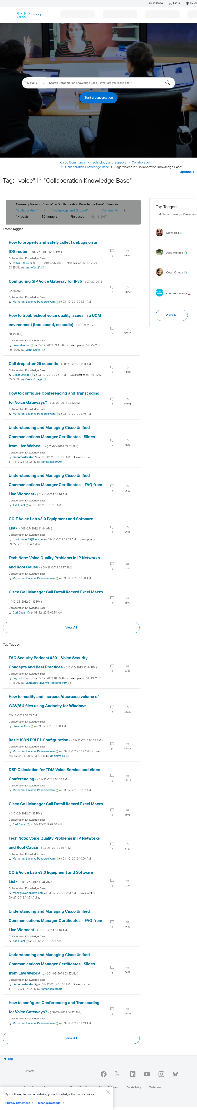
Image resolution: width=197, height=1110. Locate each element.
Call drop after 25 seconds (50, 364)
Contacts (28, 1071)
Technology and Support (108, 162)
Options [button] (186, 172)
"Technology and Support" (69, 210)
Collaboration (141, 162)
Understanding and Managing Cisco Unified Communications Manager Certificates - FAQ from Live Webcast (55, 485)
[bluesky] (175, 1073)
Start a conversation (98, 97)
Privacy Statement (17, 1102)
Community (110, 210)
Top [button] (10, 1059)
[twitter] (118, 1074)
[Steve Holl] (170, 237)
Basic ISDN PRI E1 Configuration (56, 740)
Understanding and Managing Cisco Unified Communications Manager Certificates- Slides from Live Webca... (52, 437)
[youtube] (147, 1074)
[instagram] (161, 1074)
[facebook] (104, 1074)
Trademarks (155, 1087)
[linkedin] (132, 1074)
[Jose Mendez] (173, 255)
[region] (56, 1098)
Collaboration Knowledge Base (87, 167)
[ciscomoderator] (175, 297)
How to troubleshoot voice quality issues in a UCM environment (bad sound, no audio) (55, 325)
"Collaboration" (27, 210)
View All (71, 627)
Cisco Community (72, 162)
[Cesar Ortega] (173, 276)
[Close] (108, 1092)
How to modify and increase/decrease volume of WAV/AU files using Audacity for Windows (54, 706)
